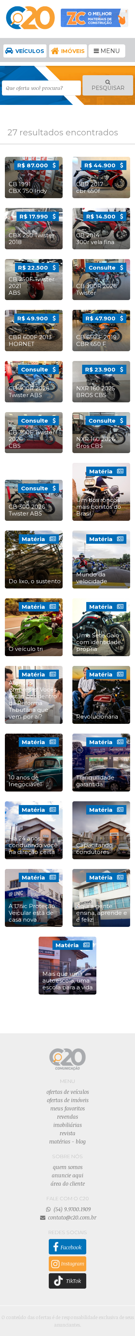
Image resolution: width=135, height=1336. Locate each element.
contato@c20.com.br (71, 1217)
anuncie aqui (67, 1175)
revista (67, 1133)
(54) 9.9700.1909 (71, 1209)
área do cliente (68, 1183)
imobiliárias (67, 1124)
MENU (109, 51)
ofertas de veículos (67, 1091)
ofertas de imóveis (67, 1100)
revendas (67, 1116)
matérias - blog (67, 1141)
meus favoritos (67, 1108)
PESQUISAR (108, 88)
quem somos (67, 1167)
